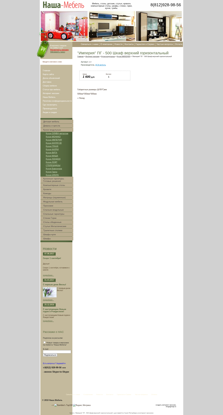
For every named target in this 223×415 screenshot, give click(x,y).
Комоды (47, 193)
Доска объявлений (51, 78)
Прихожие (48, 205)
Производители (50, 108)
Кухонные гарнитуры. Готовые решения (53, 179)
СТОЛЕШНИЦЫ (53, 165)
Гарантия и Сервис (145, 44)
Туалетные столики (52, 230)
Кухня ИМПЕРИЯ (54, 140)
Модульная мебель (53, 201)
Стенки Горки (49, 218)
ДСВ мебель (100, 65)
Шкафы (47, 238)
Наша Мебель (49, 97)
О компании (106, 44)
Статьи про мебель (51, 89)
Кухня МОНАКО (53, 137)
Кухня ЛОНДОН (53, 159)
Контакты (129, 44)
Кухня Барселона (54, 168)
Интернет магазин (51, 93)
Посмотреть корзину (59, 50)
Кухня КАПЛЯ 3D (54, 143)
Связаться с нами (89, 44)
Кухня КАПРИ (52, 149)
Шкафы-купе (49, 234)
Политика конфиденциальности (57, 101)
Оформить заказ (57, 52)
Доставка (47, 82)
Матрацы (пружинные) (54, 197)
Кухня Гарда (51, 172)
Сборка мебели (50, 86)
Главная (46, 70)
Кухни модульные (52, 130)
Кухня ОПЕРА (52, 175)
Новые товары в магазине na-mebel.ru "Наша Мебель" (56, 344)
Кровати (47, 189)
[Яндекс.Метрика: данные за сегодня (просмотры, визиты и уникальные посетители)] (82, 405)
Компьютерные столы (54, 185)
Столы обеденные (52, 222)
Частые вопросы (165, 44)
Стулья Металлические (54, 226)
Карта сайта (48, 74)
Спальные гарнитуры (53, 214)
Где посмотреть (50, 105)
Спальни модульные (53, 210)
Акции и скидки (50, 112)
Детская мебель (51, 121)
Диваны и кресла (51, 125)
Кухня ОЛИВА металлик (57, 133)
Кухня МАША (52, 156)
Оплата (178, 44)
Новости (118, 44)
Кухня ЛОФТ (51, 162)
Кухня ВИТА (51, 153)
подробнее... (48, 275)
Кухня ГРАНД (52, 146)
